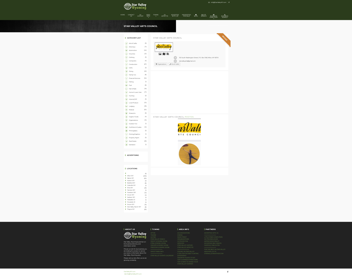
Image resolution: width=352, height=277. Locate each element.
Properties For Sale (186, 15)
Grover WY (136, 195)
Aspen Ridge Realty (211, 241)
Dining (137, 71)
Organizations (161, 64)
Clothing (137, 57)
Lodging (137, 106)
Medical (137, 110)
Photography (137, 131)
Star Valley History (185, 245)
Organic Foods (137, 117)
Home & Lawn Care (137, 92)
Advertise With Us (211, 233)
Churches (137, 54)
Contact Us (131, 15)
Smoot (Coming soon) (159, 241)
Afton (153, 233)
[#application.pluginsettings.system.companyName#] (135, 6)
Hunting (137, 96)
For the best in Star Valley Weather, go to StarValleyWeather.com (214, 251)
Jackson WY (136, 197)
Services (180, 243)
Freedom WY (136, 192)
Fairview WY (136, 190)
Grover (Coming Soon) (159, 245)
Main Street (182, 237)
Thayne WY (136, 209)
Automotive (137, 50)
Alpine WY (136, 178)
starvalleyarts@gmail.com (187, 61)
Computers (137, 61)
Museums (137, 113)
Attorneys (137, 47)
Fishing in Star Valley (185, 251)
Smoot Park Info (157, 251)
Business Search (224, 16)
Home (122, 15)
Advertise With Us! (175, 15)
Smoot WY (136, 204)
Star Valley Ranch (158, 239)
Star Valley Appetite (185, 247)
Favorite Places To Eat (186, 258)
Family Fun (137, 75)
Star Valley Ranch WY (136, 206)
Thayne (153, 235)
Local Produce (137, 103)
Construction (137, 64)
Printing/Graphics (137, 134)
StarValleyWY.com (129, 271)
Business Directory (214, 16)
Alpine (153, 237)
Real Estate (137, 141)
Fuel (137, 85)
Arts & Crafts (175, 64)
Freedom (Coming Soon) (160, 247)
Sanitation (137, 145)
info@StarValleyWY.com (218, 2)
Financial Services (137, 78)
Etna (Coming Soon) (158, 243)
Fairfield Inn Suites (212, 245)
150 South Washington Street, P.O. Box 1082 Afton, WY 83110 (199, 57)
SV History (140, 15)
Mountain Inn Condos (212, 243)
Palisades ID (136, 199)
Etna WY (136, 187)
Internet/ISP (137, 99)
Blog (196, 16)
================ (156, 249)
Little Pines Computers (213, 237)
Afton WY (136, 175)
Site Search (204, 15)
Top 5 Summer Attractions (187, 260)
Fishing (137, 82)
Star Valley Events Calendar (162, 255)
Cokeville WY (136, 185)
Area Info (148, 15)
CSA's (137, 68)
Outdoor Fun (137, 124)
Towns (155, 15)
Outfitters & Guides (137, 127)
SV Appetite (164, 15)
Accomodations (183, 233)
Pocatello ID (136, 202)
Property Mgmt (137, 138)
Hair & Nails (137, 89)
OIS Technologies (211, 239)
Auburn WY (136, 180)
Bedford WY (136, 183)
